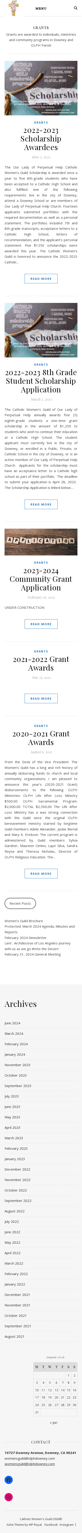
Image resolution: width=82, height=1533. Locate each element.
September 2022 (18, 1200)
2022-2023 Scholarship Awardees (41, 138)
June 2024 (12, 1023)
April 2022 (12, 1253)
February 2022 (16, 1273)
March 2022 (14, 1263)
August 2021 (15, 1336)
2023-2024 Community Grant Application (41, 578)
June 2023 (12, 1106)
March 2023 (14, 1138)
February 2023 (16, 1148)
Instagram (67, 1525)
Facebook (51, 1525)
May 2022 (12, 1242)
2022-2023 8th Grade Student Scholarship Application (41, 380)
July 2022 (12, 1221)
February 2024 (16, 1044)
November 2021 (18, 1305)
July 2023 (12, 1096)
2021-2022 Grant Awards (41, 663)
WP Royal (35, 1525)
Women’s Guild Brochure (24, 921)
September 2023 (18, 1085)
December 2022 (17, 1169)
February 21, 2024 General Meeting (33, 954)
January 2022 (15, 1284)
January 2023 (15, 1159)
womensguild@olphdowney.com (30, 1463)
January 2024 (15, 1054)
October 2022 (16, 1190)
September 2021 (18, 1326)
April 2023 (12, 1127)
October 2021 (16, 1315)
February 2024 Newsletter (26, 937)
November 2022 (18, 1179)
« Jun (53, 1422)
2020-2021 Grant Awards (41, 737)
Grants (41, 122)
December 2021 (17, 1294)
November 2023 (18, 1064)
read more (41, 279)
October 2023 (16, 1075)
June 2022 (12, 1232)
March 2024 (14, 1033)
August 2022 (15, 1211)
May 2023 (12, 1117)
